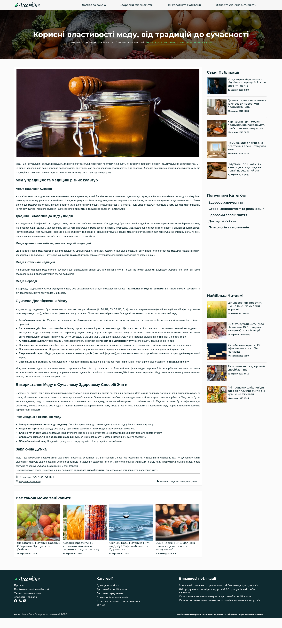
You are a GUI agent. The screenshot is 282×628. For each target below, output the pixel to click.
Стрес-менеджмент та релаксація (236, 209)
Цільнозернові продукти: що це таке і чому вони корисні (245, 306)
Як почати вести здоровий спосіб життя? (246, 368)
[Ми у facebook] (15, 601)
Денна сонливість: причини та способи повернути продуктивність (247, 104)
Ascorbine (28, 5)
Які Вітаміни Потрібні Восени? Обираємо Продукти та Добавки (38, 546)
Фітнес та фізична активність (235, 5)
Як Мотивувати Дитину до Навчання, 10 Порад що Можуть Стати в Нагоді (246, 327)
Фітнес (101, 604)
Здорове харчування (129, 42)
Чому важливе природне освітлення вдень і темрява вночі (247, 146)
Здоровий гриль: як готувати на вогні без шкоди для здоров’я (218, 585)
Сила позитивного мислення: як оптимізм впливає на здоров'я (219, 600)
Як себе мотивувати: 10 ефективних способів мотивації (244, 348)
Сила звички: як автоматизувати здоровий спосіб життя (215, 596)
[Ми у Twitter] (24, 601)
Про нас (19, 585)
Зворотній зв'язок (25, 596)
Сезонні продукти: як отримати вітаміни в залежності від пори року (81, 546)
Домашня (74, 42)
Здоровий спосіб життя (136, 5)
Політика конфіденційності (31, 589)
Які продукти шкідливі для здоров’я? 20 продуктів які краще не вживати (247, 391)
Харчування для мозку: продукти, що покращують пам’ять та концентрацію (246, 125)
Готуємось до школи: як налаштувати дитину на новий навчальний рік (244, 167)
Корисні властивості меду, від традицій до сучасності (179, 42)
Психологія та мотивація (184, 5)
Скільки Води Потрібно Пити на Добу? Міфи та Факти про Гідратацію (129, 546)
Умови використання (27, 593)
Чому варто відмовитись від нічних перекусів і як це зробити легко (247, 82)
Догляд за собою (94, 5)
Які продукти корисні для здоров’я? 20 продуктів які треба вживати (217, 591)
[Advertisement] (237, 261)
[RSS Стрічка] (20, 601)
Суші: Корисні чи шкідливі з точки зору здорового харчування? (175, 546)
